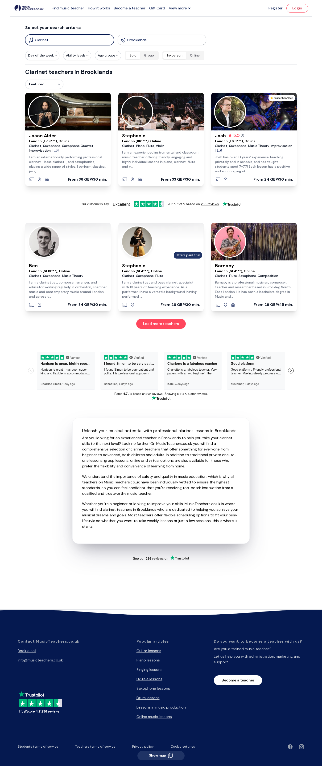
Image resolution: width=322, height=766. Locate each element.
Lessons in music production (161, 707)
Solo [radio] (133, 55)
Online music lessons (154, 716)
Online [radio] (195, 55)
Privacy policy (143, 746)
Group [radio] (149, 55)
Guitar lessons (148, 650)
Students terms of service (38, 746)
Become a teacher (129, 8)
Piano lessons (148, 660)
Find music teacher (68, 8)
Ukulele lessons (149, 679)
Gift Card (157, 8)
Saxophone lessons (153, 688)
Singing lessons (149, 669)
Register (275, 8)
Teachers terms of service (95, 746)
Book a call (27, 650)
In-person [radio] (174, 55)
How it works (99, 8)
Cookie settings (183, 746)
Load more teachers (161, 323)
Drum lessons (148, 697)
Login (297, 8)
